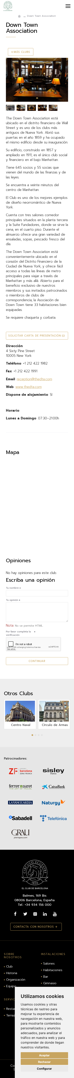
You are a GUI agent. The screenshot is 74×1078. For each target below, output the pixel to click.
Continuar (37, 661)
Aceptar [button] (44, 1055)
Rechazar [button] (44, 1061)
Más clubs (22, 52)
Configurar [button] (44, 1068)
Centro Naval (20, 725)
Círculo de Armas (55, 725)
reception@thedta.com (34, 379)
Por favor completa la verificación (18, 633)
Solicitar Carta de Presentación (34, 336)
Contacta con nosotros (33, 927)
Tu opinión (12, 600)
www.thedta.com (28, 386)
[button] (10, 80)
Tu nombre (12, 588)
